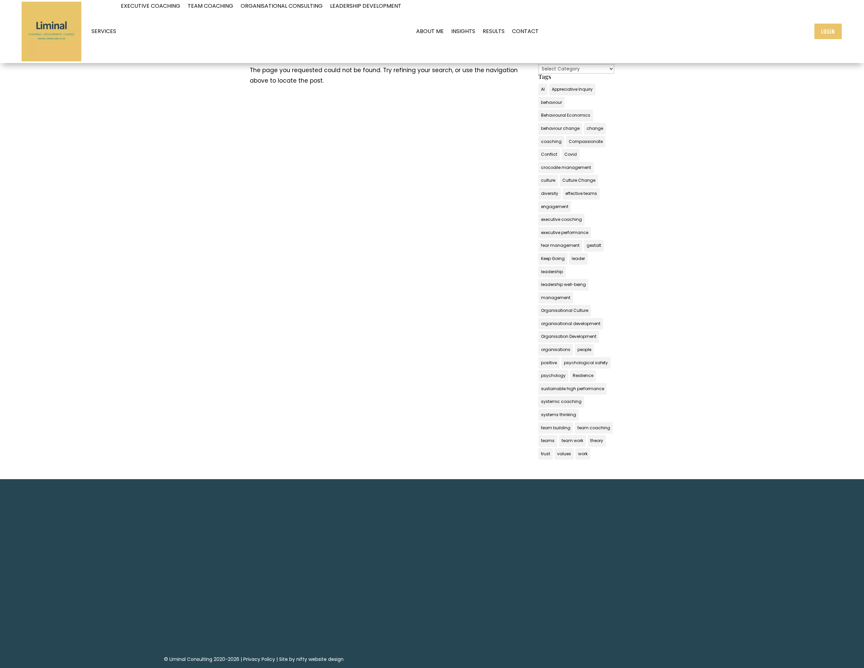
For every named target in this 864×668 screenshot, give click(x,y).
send (280, 630)
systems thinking (558, 414)
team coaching (593, 428)
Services (103, 31)
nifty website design (320, 659)
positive (549, 363)
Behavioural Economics (565, 115)
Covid (570, 154)
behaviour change (560, 128)
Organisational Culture (564, 310)
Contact (525, 31)
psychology (553, 375)
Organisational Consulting (282, 7)
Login (828, 31)
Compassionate (586, 141)
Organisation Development (568, 336)
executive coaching (561, 219)
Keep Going (553, 258)
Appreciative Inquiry (572, 89)
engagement (554, 206)
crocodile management (566, 167)
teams (548, 440)
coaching (551, 141)
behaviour (551, 102)
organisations (555, 349)
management (555, 297)
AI (543, 89)
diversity (549, 193)
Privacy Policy (259, 659)
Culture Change (578, 180)
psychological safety (586, 363)
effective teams (581, 193)
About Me (430, 31)
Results (494, 31)
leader (578, 258)
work (583, 454)
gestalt (594, 245)
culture (548, 180)
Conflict (549, 154)
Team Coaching (210, 7)
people (584, 349)
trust (545, 454)
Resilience (583, 375)
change (595, 128)
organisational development (570, 323)
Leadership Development (365, 7)
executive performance (564, 232)
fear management (560, 245)
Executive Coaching (150, 7)
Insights (463, 31)
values (564, 454)
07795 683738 (413, 569)
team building (555, 428)
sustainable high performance (572, 388)
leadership (552, 271)
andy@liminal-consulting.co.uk (414, 579)
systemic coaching (561, 401)
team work (572, 440)
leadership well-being (563, 284)
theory (596, 440)
